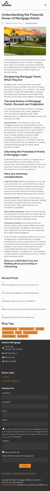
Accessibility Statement (10, 381)
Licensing (5, 377)
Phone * (5, 420)
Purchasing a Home (31, 23)
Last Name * (6, 402)
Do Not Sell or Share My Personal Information (19, 473)
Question (5, 441)
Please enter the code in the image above (17, 456)
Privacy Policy (6, 437)
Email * (4, 411)
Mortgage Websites (9, 485)
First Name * (6, 393)
